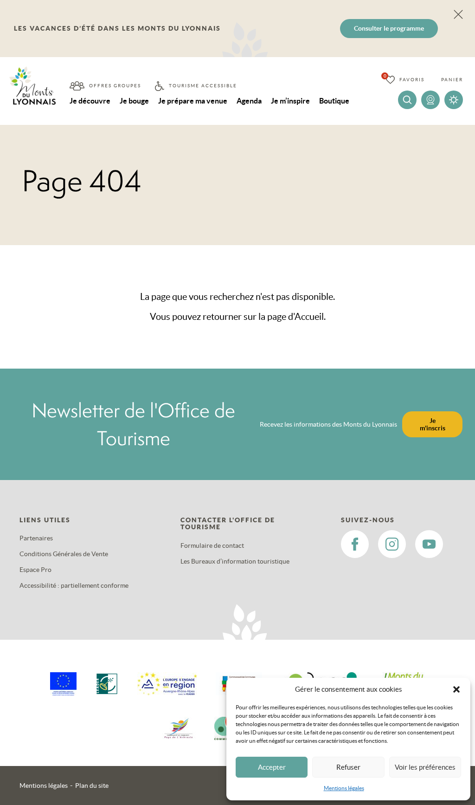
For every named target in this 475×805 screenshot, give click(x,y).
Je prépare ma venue (192, 101)
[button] (456, 689)
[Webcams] (430, 100)
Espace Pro (35, 569)
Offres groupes (115, 85)
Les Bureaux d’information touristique (234, 561)
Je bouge (134, 101)
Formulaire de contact (212, 545)
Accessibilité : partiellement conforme (73, 585)
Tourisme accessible (203, 85)
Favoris (411, 79)
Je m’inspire (290, 101)
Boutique (334, 101)
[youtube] (429, 544)
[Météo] (453, 100)
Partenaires (36, 538)
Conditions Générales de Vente (63, 554)
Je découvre (90, 101)
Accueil (309, 317)
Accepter (272, 767)
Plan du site (92, 785)
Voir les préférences (425, 767)
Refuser (348, 767)
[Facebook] (355, 544)
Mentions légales (344, 788)
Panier (452, 79)
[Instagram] (392, 544)
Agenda (249, 101)
